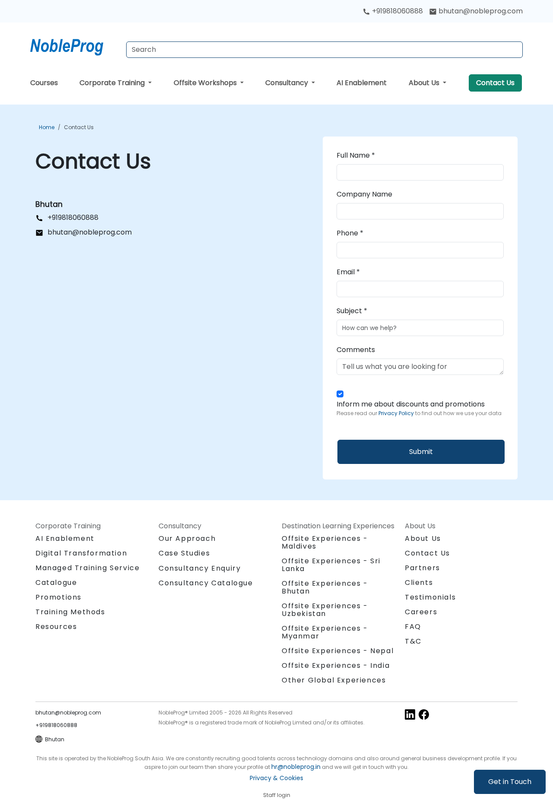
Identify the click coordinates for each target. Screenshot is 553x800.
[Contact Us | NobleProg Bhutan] (74, 45)
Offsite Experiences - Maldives (325, 542)
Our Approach (187, 538)
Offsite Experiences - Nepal (338, 651)
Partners (422, 568)
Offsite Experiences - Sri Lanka (331, 565)
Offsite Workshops (206, 83)
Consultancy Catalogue (206, 583)
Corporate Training (112, 83)
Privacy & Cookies (276, 778)
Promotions (58, 597)
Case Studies (184, 553)
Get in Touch (509, 782)
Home (46, 127)
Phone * (350, 233)
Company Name (364, 194)
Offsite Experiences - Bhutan (325, 587)
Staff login (276, 795)
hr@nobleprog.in (296, 766)
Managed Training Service (87, 568)
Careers (421, 612)
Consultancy (287, 83)
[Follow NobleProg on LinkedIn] (410, 714)
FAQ (413, 627)
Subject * (352, 311)
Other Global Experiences (334, 680)
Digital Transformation (81, 553)
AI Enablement (362, 83)
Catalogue (56, 582)
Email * (348, 272)
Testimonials (430, 597)
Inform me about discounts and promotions (419, 408)
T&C (413, 641)
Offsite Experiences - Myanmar (325, 632)
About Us (425, 83)
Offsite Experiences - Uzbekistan (325, 610)
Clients (419, 582)
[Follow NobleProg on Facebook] (424, 714)
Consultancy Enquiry (200, 568)
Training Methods (70, 612)
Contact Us (495, 83)
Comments (356, 350)
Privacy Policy (396, 413)
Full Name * (356, 155)
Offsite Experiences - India (336, 665)
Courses (44, 83)
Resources (56, 627)
